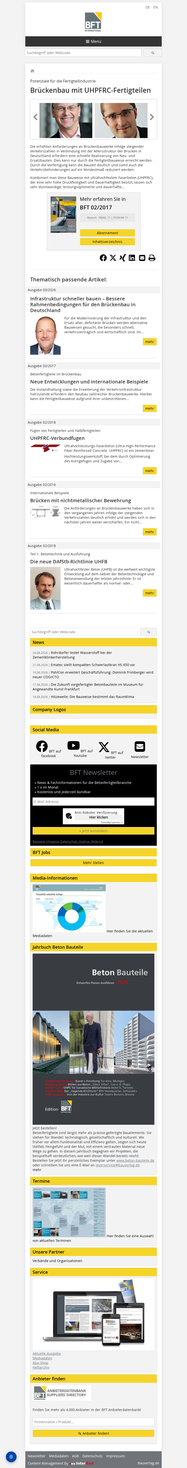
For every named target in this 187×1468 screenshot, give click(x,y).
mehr (149, 341)
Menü (96, 41)
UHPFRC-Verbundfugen (57, 438)
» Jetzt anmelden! (93, 830)
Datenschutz (92, 1456)
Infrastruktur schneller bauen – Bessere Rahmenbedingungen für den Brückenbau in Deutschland (83, 304)
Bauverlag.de (148, 1463)
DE (148, 7)
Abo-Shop (40, 1362)
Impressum (115, 1456)
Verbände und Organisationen (57, 1260)
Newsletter (37, 1456)
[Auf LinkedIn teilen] (132, 260)
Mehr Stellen (93, 862)
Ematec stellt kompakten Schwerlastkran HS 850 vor (84, 664)
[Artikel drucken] (152, 258)
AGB (75, 1456)
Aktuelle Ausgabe (47, 1353)
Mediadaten (42, 1358)
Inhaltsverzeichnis (107, 241)
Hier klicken (98, 817)
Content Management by (48, 1463)
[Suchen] (153, 52)
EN (155, 7)
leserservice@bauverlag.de (118, 1165)
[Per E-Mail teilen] (142, 258)
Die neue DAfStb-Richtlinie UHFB (68, 561)
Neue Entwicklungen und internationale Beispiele (89, 381)
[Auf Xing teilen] (123, 260)
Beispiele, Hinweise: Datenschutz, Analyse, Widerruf (68, 841)
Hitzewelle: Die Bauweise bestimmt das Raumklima (83, 696)
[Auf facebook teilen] (103, 260)
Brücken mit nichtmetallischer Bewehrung (80, 500)
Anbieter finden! (95, 1433)
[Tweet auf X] (113, 260)
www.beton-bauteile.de (135, 1160)
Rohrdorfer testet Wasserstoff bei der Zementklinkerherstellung (72, 655)
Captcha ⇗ (111, 822)
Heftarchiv (41, 1367)
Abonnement (107, 233)
